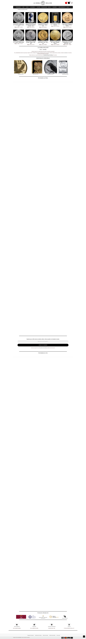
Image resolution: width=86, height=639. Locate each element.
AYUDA (67, 7)
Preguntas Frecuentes (30, 635)
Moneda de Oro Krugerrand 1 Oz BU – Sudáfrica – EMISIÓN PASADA (67, 25)
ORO (23, 7)
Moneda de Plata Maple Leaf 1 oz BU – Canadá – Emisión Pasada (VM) (18, 25)
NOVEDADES (18, 7)
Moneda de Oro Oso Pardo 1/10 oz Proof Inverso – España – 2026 (43, 25)
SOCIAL (49, 7)
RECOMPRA (55, 7)
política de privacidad (43, 347)
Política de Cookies (45, 635)
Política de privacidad (52, 635)
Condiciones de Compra (38, 635)
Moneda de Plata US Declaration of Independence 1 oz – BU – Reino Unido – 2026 (67, 42)
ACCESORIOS (32, 7)
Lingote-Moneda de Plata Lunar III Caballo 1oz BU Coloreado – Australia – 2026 (31, 25)
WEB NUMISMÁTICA (62, 7)
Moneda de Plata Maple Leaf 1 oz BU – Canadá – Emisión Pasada (18, 42)
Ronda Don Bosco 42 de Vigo (48, 55)
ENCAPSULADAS (44, 7)
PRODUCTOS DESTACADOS (22, 9)
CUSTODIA (38, 7)
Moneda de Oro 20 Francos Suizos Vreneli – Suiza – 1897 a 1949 (43, 42)
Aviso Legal (58, 635)
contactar (65, 52)
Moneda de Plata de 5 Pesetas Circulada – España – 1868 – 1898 (31, 42)
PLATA (27, 7)
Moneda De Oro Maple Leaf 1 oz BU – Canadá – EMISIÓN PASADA (55, 42)
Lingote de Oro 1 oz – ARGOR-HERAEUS (55, 25)
